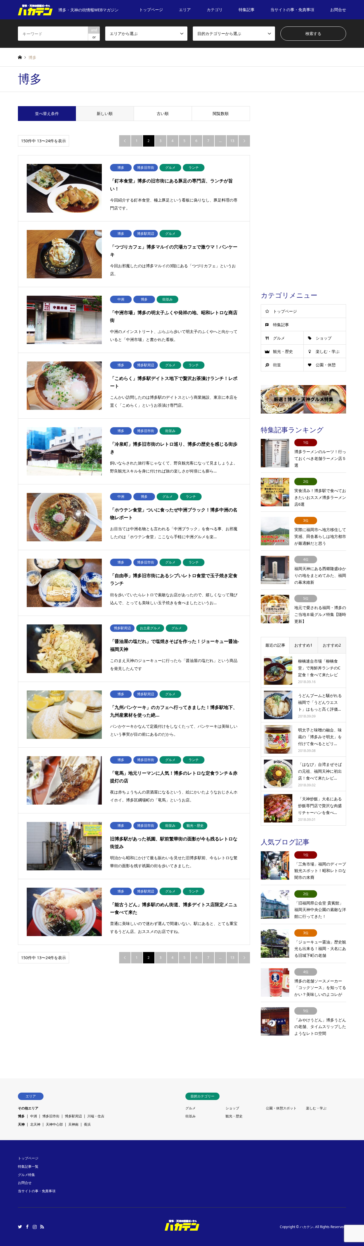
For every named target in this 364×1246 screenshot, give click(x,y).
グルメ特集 (26, 1174)
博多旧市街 (50, 1116)
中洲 (33, 1116)
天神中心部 (54, 1124)
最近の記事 (275, 645)
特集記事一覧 (28, 1166)
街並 (277, 364)
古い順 (163, 113)
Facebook (27, 1227)
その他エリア (28, 1108)
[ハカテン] (182, 1227)
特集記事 (247, 9)
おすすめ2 (332, 645)
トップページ (151, 9)
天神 (21, 1124)
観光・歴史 (283, 351)
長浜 (87, 1124)
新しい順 (105, 113)
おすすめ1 (303, 645)
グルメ (279, 338)
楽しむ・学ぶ (328, 351)
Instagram (35, 1227)
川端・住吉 (95, 1116)
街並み (190, 1116)
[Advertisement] (303, 191)
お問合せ (338, 9)
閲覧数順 (221, 113)
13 (232, 140)
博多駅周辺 (73, 1116)
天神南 (73, 1124)
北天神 (35, 1124)
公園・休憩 (326, 364)
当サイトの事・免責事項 (292, 9)
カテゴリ (215, 9)
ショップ (324, 338)
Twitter (20, 1227)
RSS (42, 1227)
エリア (185, 9)
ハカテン (306, 1226)
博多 (21, 1116)
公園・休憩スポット (281, 1108)
